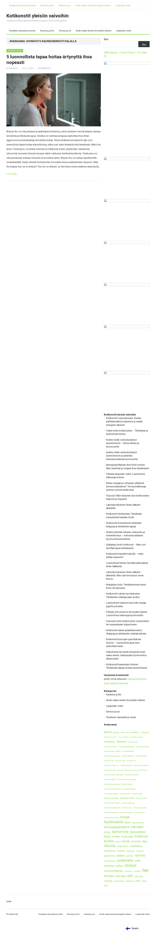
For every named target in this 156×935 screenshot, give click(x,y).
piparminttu (109, 856)
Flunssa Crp (131, 761)
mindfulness (110, 851)
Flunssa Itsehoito (129, 789)
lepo (144, 841)
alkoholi (108, 732)
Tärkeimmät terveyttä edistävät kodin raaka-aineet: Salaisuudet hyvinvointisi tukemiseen (126, 655)
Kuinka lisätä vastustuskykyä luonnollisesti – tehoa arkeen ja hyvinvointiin (122, 443)
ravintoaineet (109, 861)
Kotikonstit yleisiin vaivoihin (37, 15)
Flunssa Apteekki (127, 756)
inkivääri (137, 827)
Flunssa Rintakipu (126, 813)
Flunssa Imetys (126, 784)
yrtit (137, 880)
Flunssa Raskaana (111, 813)
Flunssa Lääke (136, 794)
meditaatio (136, 846)
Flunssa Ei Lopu (110, 770)
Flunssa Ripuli (139, 813)
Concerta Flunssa (136, 737)
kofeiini (116, 836)
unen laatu (120, 876)
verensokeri (119, 881)
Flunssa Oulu (127, 808)
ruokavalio (125, 860)
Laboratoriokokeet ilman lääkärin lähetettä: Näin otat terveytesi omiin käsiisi (125, 575)
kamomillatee (138, 832)
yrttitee (144, 881)
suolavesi (128, 871)
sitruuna (109, 866)
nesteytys (130, 851)
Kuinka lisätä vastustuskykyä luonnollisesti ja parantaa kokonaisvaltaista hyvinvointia (122, 456)
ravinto (140, 855)
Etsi (106, 39)
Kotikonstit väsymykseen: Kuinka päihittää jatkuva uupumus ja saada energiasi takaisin (124, 421)
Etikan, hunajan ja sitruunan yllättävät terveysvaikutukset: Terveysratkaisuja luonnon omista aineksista (126, 486)
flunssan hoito (127, 798)
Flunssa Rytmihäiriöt (111, 818)
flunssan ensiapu (111, 798)
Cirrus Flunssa (123, 737)
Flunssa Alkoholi (128, 751)
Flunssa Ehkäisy (126, 765)
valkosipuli (138, 876)
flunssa (121, 741)
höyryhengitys (138, 822)
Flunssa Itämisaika (111, 794)
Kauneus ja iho (47, 5)
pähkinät (129, 856)
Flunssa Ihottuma (110, 780)
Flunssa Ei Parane (140, 770)
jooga (107, 832)
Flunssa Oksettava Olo (112, 808)
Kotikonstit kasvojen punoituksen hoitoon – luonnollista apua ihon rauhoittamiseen (123, 643)
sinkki (138, 860)
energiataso (110, 742)
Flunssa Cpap (120, 761)
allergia (116, 732)
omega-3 (140, 851)
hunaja (124, 817)
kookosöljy (127, 836)
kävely (126, 841)
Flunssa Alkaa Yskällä (112, 751)
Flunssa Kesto (124, 794)
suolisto (137, 871)
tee (145, 870)
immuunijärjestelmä (116, 827)
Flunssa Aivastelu (110, 747)
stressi (130, 865)
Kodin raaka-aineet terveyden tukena (93, 5)
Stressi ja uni (65, 5)
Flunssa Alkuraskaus (112, 756)
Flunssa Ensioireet (132, 775)
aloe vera (125, 732)
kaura (107, 836)
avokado (134, 732)
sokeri (119, 866)
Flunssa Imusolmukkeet (113, 789)
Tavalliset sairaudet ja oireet (22, 5)
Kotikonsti (141, 836)
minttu (121, 850)
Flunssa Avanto (141, 756)
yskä (106, 885)
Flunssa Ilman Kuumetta (127, 780)
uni (130, 875)
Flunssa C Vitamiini (111, 765)
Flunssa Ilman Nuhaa (112, 784)
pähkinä (120, 855)
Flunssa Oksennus (128, 803)
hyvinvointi (113, 822)
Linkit (8, 901)
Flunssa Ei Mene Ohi (125, 770)
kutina (118, 841)
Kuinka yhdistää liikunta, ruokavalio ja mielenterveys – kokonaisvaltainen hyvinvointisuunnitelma (125, 535)
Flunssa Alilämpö (142, 747)
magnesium (122, 846)
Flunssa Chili (109, 761)
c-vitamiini (144, 732)
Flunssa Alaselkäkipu (127, 747)
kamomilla (120, 832)
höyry (127, 822)
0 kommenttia (44, 68)
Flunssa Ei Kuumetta (141, 765)
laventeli (136, 841)
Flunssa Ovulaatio (140, 808)
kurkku (109, 841)
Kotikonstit (12, 68)
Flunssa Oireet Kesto (111, 803)
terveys (109, 876)
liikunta (109, 846)
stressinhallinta (113, 870)
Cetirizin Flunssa (110, 737)
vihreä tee (130, 881)
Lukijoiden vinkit (123, 5)
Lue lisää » (12, 174)
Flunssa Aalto (133, 742)
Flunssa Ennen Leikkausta (114, 775)
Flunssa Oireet (141, 798)
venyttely (108, 881)
